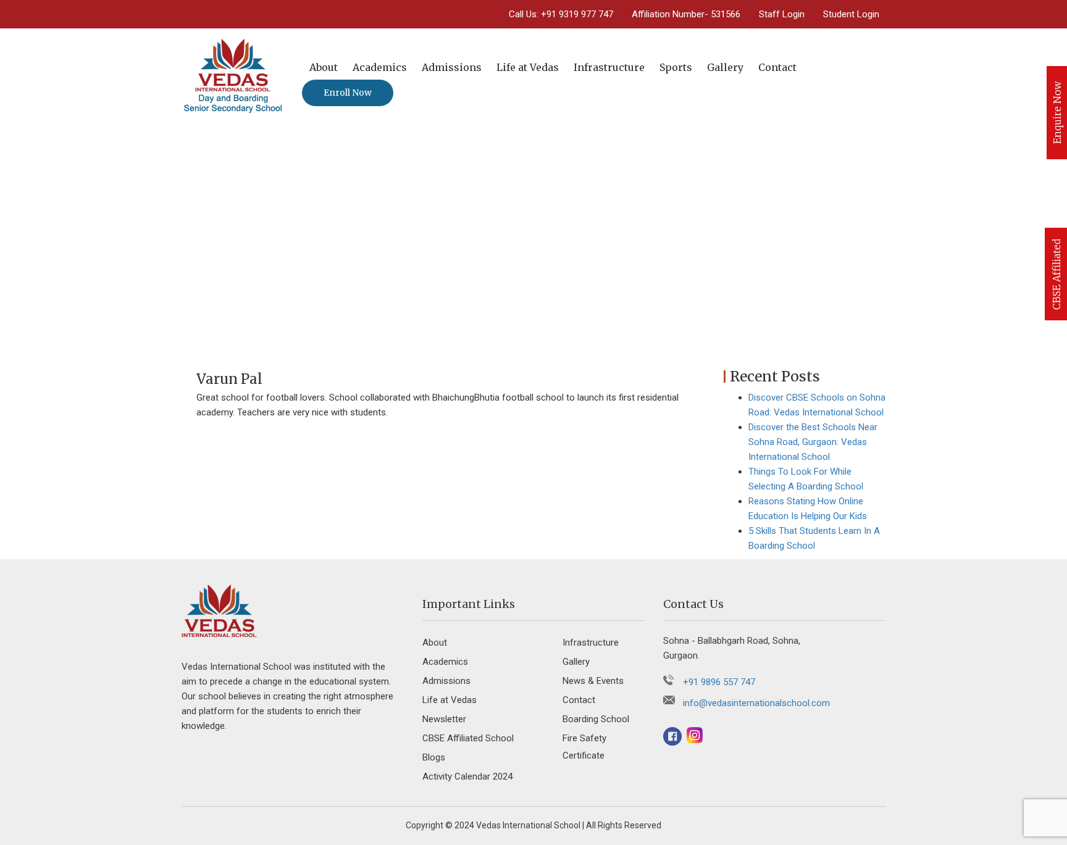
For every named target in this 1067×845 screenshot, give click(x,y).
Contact (777, 67)
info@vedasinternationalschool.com (756, 703)
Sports (675, 67)
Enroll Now (348, 92)
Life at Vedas (527, 67)
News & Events (593, 680)
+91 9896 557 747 (719, 682)
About (323, 67)
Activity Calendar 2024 (467, 776)
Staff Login (782, 14)
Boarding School (596, 719)
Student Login (851, 14)
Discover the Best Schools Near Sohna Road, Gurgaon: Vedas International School (812, 442)
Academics (380, 67)
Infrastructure (609, 67)
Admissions (452, 67)
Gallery (725, 67)
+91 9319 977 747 (577, 14)
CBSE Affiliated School (468, 738)
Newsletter (444, 719)
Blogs (433, 757)
